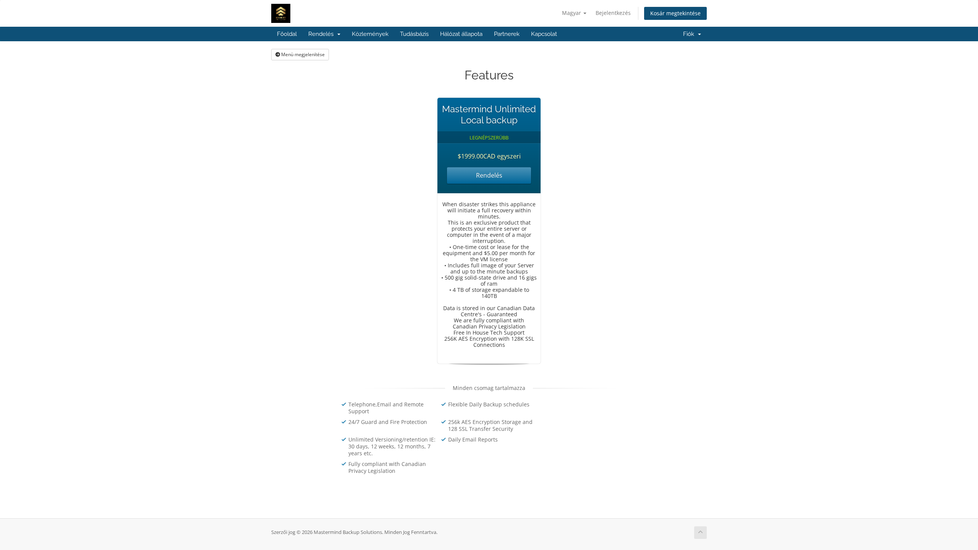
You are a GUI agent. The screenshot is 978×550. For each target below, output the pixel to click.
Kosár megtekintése (675, 13)
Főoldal (287, 34)
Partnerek (507, 34)
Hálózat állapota (461, 34)
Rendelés (322, 34)
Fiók (690, 34)
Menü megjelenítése (302, 54)
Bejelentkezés (613, 12)
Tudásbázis (414, 34)
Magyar (572, 12)
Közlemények (370, 34)
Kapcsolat (544, 34)
